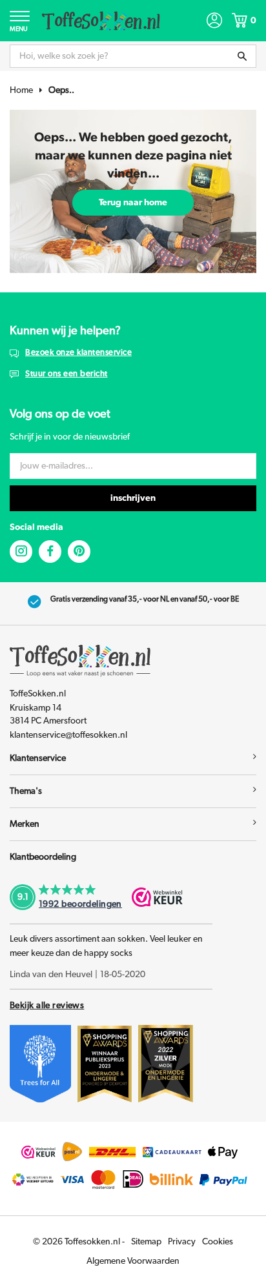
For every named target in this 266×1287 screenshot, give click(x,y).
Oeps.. (61, 90)
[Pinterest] (79, 551)
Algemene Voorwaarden (133, 1261)
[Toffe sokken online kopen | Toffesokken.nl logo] (101, 20)
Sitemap (146, 1241)
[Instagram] (21, 551)
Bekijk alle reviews (47, 1005)
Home (21, 90)
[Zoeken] (242, 56)
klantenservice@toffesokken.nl (68, 735)
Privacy (182, 1241)
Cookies (217, 1241)
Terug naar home (133, 202)
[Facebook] (50, 551)
